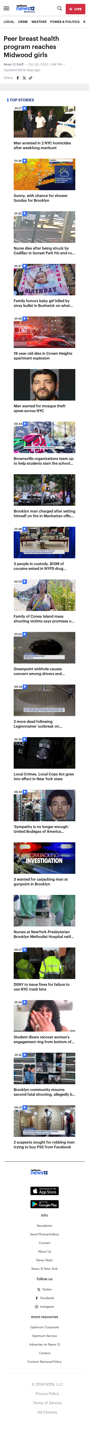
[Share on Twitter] (24, 78)
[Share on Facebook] (18, 78)
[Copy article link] (30, 78)
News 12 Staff (14, 64)
